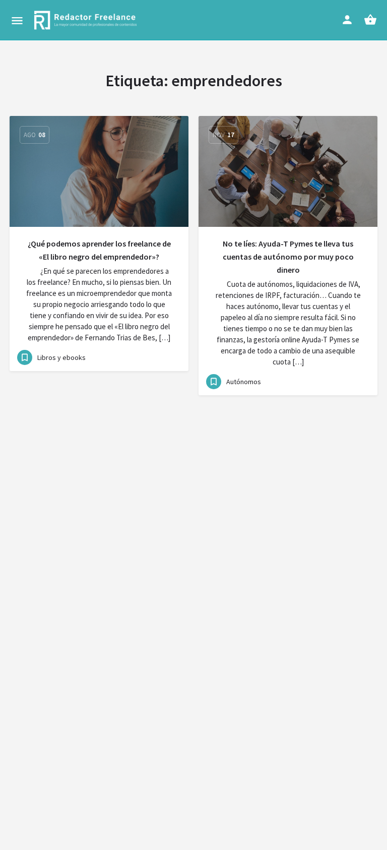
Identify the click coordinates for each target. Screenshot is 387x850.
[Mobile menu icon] (17, 20)
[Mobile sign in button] (347, 19)
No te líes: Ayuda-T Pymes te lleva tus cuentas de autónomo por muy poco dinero (288, 256)
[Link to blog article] (99, 171)
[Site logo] (87, 20)
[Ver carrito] (370, 19)
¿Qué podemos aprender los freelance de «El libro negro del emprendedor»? (99, 250)
